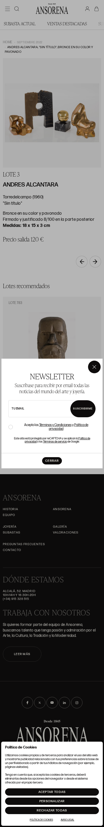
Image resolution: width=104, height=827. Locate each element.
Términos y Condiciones (55, 425)
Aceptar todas (52, 792)
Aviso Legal (67, 819)
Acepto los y (56, 427)
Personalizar (52, 801)
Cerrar (52, 461)
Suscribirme (83, 408)
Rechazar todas (52, 810)
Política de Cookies (41, 819)
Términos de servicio (55, 442)
